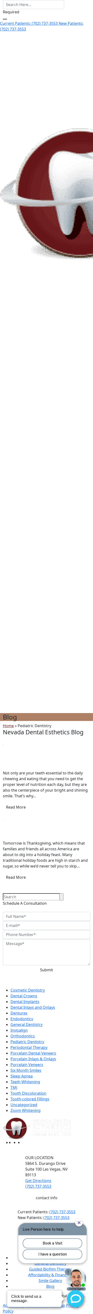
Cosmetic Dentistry (27, 990)
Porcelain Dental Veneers (33, 1053)
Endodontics (21, 1018)
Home (8, 725)
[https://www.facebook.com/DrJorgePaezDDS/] (11, 1142)
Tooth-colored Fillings (29, 1099)
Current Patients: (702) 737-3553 (29, 23)
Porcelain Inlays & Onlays (33, 1059)
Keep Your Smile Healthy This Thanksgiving (41, 833)
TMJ (13, 1087)
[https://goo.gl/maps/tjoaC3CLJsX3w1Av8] (15, 1142)
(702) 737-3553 (62, 1211)
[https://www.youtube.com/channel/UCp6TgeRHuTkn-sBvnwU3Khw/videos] (25, 1142)
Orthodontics (22, 1036)
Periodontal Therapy (28, 1047)
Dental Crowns (23, 996)
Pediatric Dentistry (19, 750)
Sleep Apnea (21, 1076)
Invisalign (19, 1030)
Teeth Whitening (25, 1081)
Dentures (18, 1013)
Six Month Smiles (25, 1070)
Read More (16, 807)
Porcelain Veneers (26, 1064)
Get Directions (38, 1180)
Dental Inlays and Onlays (32, 1007)
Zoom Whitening (25, 1110)
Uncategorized (23, 1104)
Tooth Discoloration (28, 1093)
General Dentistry (26, 1024)
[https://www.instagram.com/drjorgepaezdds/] (20, 1142)
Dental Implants (24, 1001)
